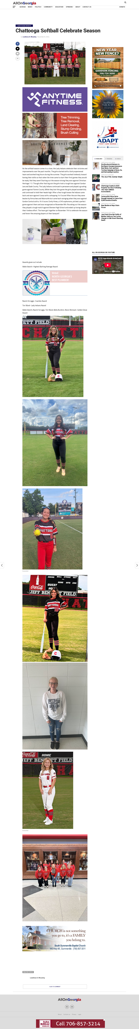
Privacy (74, 1014)
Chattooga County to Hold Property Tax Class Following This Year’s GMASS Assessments (111, 189)
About (77, 7)
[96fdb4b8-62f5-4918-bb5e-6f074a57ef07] (107, 117)
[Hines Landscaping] (54, 297)
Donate (122, 7)
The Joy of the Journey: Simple (111, 177)
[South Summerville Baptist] (54, 951)
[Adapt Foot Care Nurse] (107, 152)
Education (59, 7)
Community (48, 7)
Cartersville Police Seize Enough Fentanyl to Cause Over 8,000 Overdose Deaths (111, 198)
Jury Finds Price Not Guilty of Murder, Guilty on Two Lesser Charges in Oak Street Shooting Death (112, 217)
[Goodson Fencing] (107, 88)
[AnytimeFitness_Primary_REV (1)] (54, 111)
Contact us (66, 1014)
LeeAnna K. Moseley (29, 37)
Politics (38, 7)
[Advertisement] (107, 236)
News (30, 7)
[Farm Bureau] (70, 1027)
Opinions (69, 7)
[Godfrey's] (54, 137)
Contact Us (87, 7)
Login (79, 1014)
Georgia (23, 7)
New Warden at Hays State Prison (110, 206)
